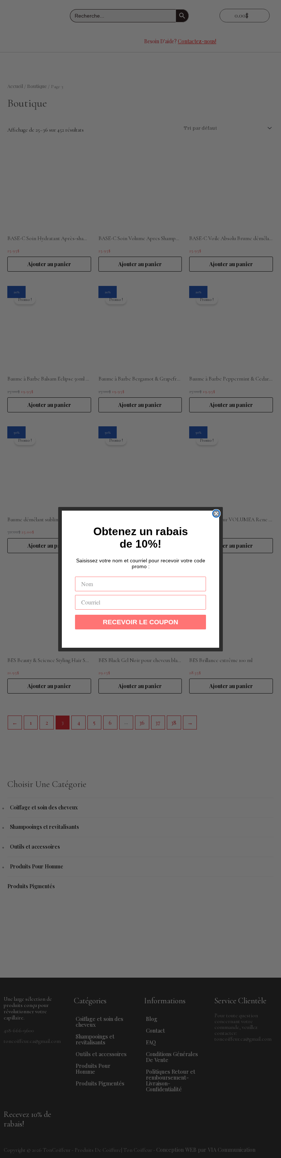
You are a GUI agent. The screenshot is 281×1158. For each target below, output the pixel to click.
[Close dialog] (216, 513)
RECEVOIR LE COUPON (140, 622)
